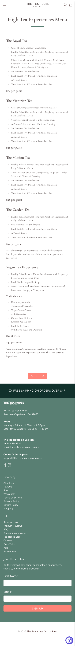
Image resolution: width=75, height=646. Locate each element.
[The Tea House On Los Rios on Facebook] (5, 465)
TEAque (7, 486)
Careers (7, 540)
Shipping (8, 508)
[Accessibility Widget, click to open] (69, 640)
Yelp (5, 547)
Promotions (9, 551)
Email (7, 591)
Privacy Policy (11, 501)
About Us (8, 482)
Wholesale (9, 493)
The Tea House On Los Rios (42, 631)
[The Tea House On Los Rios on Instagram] (9, 465)
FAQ (5, 529)
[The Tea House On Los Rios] (37, 5)
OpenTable (9, 543)
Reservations (10, 522)
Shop (6, 490)
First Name (10, 576)
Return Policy (10, 504)
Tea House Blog (12, 536)
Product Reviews (12, 525)
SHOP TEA (37, 375)
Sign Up (37, 608)
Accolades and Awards (15, 532)
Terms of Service (12, 497)
